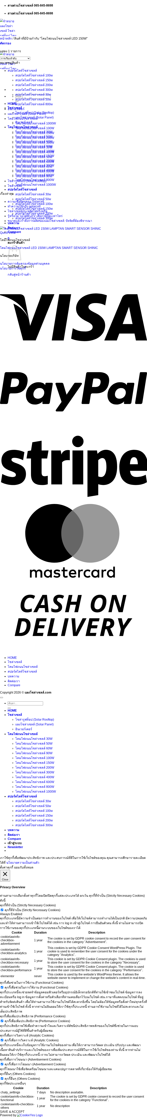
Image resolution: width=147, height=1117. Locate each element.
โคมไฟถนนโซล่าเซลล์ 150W (34, 133)
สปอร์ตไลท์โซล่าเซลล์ (22, 189)
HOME (12, 657)
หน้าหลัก (6, 38)
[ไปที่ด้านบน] (1, 697)
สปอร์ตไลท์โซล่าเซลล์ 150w (34, 80)
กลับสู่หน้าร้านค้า (19, 274)
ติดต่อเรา (14, 681)
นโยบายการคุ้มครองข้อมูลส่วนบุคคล (25, 263)
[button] (5, 43)
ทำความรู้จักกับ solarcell (24, 206)
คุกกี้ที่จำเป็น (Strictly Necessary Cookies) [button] (28, 905)
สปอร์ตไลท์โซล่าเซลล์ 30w (33, 194)
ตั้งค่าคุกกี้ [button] (6, 867)
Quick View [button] (8, 232)
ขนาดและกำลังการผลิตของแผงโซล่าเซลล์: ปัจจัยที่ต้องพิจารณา (50, 220)
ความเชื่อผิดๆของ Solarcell (26, 201)
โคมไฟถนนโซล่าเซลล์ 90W (33, 176)
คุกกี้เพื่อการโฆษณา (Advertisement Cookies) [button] (30, 1059)
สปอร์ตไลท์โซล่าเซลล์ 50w (33, 99)
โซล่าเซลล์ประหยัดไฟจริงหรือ (27, 211)
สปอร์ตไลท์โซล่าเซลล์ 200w (34, 85)
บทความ (13, 676)
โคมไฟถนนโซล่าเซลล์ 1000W (35, 184)
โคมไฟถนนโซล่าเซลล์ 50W (33, 157)
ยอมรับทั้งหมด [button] (23, 867)
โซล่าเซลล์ (15, 185)
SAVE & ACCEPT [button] (12, 1111)
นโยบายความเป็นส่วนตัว (22, 862)
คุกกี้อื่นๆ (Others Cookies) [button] (17, 1074)
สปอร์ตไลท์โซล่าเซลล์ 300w (34, 89)
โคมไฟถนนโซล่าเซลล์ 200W (34, 137)
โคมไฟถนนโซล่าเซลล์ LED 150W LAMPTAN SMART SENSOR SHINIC (49, 247)
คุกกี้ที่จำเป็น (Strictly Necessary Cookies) (32, 910)
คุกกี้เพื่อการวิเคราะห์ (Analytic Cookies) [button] (27, 1035)
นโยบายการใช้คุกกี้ (13, 268)
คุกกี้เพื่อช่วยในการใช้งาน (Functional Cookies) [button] (32, 982)
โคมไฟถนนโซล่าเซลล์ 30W (33, 147)
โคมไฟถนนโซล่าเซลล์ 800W (34, 171)
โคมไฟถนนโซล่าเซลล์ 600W (34, 161)
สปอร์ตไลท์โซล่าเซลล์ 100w (34, 75)
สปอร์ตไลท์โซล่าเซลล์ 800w (34, 104)
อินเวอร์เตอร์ (16, 109)
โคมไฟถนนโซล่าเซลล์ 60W (33, 166)
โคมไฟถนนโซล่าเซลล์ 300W (34, 142)
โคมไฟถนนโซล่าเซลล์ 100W (34, 128)
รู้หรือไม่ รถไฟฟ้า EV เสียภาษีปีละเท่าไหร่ (35, 216)
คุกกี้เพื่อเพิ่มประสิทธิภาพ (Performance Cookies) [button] (32, 1016)
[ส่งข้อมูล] (9, 708)
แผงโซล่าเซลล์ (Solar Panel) (27, 113)
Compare (14, 685)
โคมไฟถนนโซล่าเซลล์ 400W (34, 152)
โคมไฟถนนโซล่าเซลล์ (23, 118)
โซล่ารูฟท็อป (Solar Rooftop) (27, 181)
